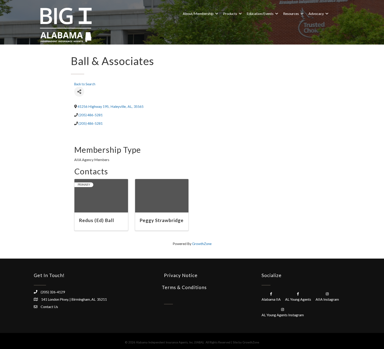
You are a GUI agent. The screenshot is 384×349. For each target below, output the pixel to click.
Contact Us (49, 306)
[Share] (79, 92)
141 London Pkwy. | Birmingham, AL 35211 (74, 299)
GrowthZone (202, 243)
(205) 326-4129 (53, 292)
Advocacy (316, 13)
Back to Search (84, 84)
